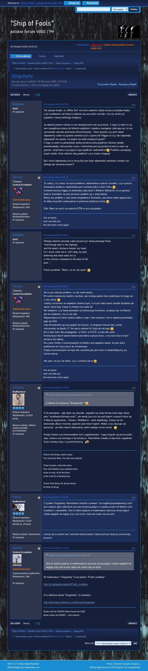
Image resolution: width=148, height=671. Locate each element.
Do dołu (15, 95)
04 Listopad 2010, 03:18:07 (55, 235)
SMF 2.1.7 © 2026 (15, 664)
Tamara (18, 177)
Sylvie (68, 68)
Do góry (15, 623)
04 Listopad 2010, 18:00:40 (55, 497)
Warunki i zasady (121, 664)
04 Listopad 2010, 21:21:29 (55, 548)
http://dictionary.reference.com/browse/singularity (69, 602)
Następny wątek (127, 84)
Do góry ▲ (136, 664)
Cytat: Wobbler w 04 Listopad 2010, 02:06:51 (71, 395)
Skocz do (89, 643)
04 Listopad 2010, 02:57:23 (55, 104)
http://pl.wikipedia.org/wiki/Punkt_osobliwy (66, 584)
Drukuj (133, 95)
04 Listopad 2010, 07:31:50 (55, 387)
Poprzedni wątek (107, 84)
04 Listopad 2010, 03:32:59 (55, 286)
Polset (17, 497)
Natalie (17, 548)
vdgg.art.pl (96, 45)
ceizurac (18, 387)
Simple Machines (31, 664)
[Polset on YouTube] (14, 531)
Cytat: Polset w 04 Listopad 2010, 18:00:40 (69, 555)
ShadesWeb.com (32, 667)
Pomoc (109, 664)
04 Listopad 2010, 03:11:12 (55, 177)
